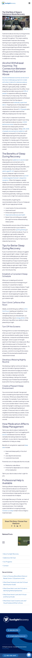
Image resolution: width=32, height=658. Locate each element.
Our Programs (7, 562)
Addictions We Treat (9, 558)
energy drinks (20, 318)
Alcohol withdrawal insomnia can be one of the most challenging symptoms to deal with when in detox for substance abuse (15, 80)
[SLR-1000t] (8, 1)
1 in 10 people (23, 109)
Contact (6, 565)
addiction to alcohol (19, 160)
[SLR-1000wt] (16, 616)
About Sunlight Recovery (11, 554)
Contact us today (7, 510)
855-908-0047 (11, 655)
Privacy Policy (5, 648)
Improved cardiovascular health (15, 215)
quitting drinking (21, 230)
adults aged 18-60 (8, 171)
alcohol (4, 434)
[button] (3, 542)
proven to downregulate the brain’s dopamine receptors (15, 178)
